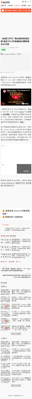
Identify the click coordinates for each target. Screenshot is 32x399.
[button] (30, 1)
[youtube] (25, 1)
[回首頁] (5, 2)
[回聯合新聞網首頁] (2, 2)
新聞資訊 (17, 5)
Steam (19, 261)
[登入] (28, 1)
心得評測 (10, 5)
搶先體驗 (12, 261)
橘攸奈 (16, 10)
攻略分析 (3, 5)
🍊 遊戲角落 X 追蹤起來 (12, 216)
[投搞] (23, 1)
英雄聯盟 (9, 10)
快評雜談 (24, 5)
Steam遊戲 (24, 10)
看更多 (16, 334)
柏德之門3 (4, 261)
